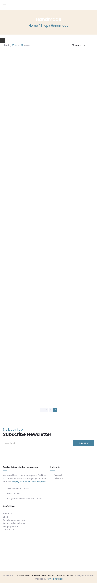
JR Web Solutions (54, 578)
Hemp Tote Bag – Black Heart (64, 195)
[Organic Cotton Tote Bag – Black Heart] (20, 73)
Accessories (46, 318)
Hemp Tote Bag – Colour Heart (64, 237)
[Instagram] (75, 552)
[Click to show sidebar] (2, 40)
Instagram (58, 478)
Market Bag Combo (56, 279)
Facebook (57, 475)
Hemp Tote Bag (53, 153)
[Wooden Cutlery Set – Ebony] (20, 334)
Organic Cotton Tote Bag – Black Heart (66, 62)
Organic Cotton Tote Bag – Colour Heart (67, 109)
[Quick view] (64, 93)
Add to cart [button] (51, 92)
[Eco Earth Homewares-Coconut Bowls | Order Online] (48, 4)
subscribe (84, 443)
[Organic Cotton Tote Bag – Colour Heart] (20, 119)
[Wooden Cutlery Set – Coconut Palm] (20, 376)
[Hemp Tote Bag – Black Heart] (20, 207)
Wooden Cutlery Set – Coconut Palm (65, 365)
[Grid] (90, 45)
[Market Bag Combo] (20, 292)
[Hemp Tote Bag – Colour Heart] (20, 250)
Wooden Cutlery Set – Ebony (63, 321)
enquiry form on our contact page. (29, 481)
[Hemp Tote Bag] (20, 165)
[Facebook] (70, 552)
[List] (93, 45)
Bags (43, 57)
